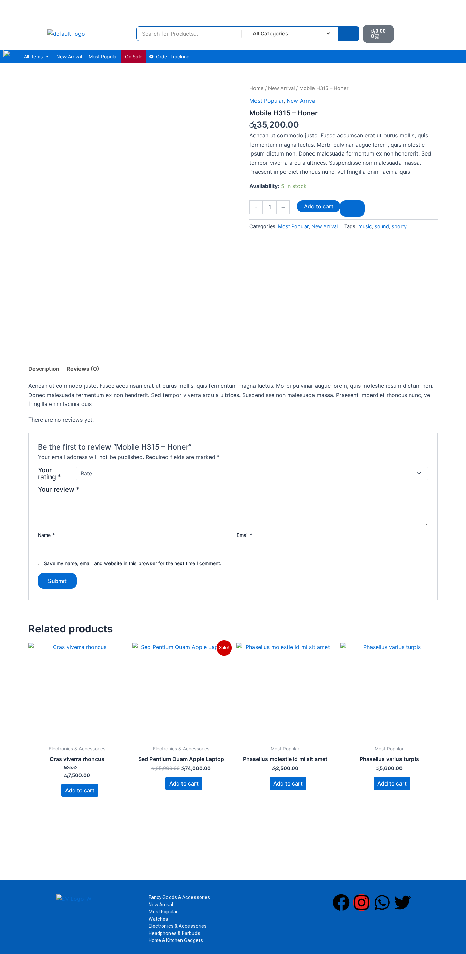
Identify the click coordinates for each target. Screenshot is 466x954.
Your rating (49, 473)
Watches (159, 919)
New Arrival (69, 56)
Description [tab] (43, 368)
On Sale (133, 56)
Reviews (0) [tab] (83, 368)
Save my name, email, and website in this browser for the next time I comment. (132, 563)
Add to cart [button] (79, 790)
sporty (399, 226)
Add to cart (318, 206)
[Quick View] (57, 790)
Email (244, 535)
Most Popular (103, 56)
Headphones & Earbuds (174, 933)
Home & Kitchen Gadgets (176, 940)
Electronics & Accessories (178, 926)
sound (382, 226)
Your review (58, 489)
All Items (33, 56)
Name (46, 535)
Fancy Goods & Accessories (179, 897)
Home (256, 88)
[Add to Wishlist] (352, 208)
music (365, 226)
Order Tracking (173, 56)
